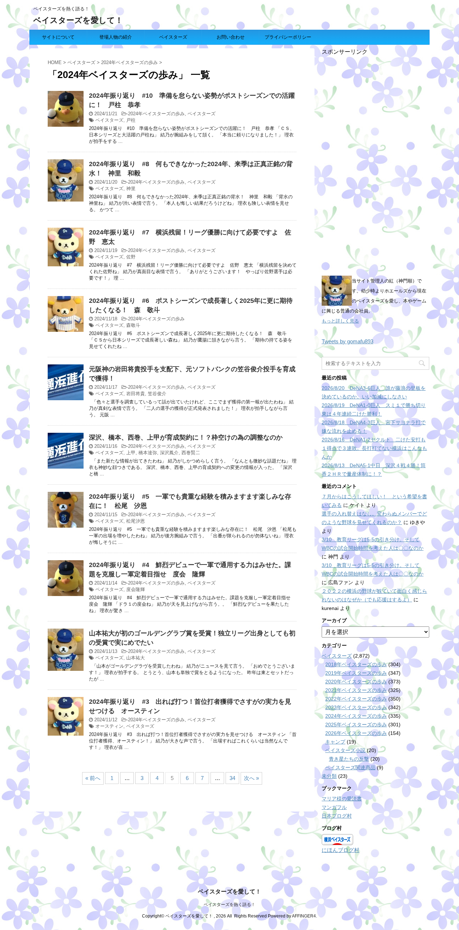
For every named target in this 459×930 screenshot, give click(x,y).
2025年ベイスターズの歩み (356, 724)
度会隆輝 (135, 589)
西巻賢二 (190, 452)
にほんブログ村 (340, 850)
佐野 (131, 257)
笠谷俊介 (157, 393)
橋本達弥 (147, 452)
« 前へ (92, 778)
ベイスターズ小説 (345, 750)
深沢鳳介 (169, 452)
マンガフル (334, 807)
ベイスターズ (173, 37)
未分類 (329, 776)
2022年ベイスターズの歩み (356, 699)
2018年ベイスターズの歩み (356, 664)
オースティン (109, 726)
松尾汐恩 (135, 521)
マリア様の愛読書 (342, 798)
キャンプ (335, 742)
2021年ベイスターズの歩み (356, 690)
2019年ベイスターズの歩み (356, 673)
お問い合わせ (231, 37)
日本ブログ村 (337, 816)
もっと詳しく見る (340, 321)
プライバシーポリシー (288, 37)
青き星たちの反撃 (349, 759)
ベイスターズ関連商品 (350, 767)
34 (232, 778)
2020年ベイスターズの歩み (356, 681)
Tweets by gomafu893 (347, 341)
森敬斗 (133, 325)
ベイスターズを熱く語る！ (229, 904)
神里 (131, 188)
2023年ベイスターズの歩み (356, 707)
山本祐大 (135, 657)
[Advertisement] (375, 163)
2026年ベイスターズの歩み (356, 733)
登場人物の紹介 (115, 37)
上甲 (131, 452)
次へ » (251, 778)
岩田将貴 (135, 393)
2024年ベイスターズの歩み (156, 113)
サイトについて (58, 37)
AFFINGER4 (304, 916)
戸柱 (131, 120)
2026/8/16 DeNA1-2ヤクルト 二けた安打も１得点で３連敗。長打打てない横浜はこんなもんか (374, 448)
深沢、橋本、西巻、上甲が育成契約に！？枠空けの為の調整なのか (186, 437)
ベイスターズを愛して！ (78, 20)
